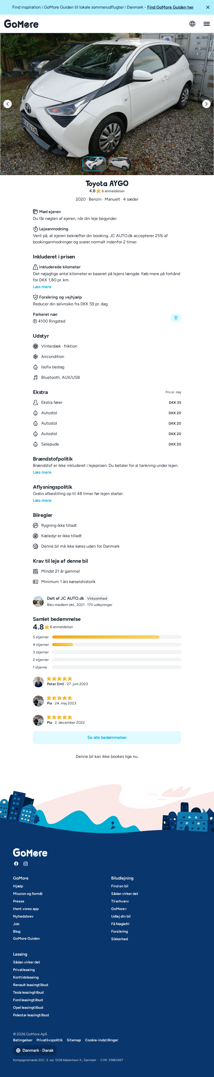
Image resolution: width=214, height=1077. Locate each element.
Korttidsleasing (26, 977)
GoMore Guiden (26, 938)
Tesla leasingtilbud (28, 992)
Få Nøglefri (120, 924)
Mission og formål (27, 894)
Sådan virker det (124, 894)
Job (16, 924)
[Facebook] (16, 864)
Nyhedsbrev (23, 916)
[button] (207, 7)
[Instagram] (25, 864)
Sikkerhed (119, 939)
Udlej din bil (120, 916)
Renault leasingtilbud (30, 985)
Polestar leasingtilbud (31, 1015)
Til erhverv (120, 901)
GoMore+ (119, 909)
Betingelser (22, 1040)
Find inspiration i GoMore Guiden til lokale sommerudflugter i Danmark (103, 7)
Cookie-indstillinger (101, 1040)
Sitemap (74, 1040)
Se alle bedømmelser (107, 737)
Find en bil (119, 886)
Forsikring (119, 931)
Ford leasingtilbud (28, 1000)
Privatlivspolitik (50, 1040)
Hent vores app (26, 909)
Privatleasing (24, 970)
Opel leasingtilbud (28, 1007)
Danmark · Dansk (38, 1050)
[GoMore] (21, 24)
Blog (16, 931)
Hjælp (18, 886)
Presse (18, 901)
